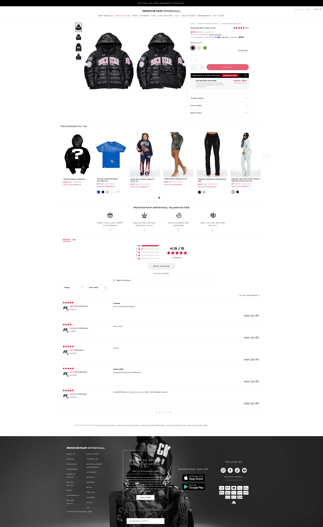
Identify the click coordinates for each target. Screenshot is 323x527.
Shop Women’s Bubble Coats (176, 425)
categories (72, 469)
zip (88, 507)
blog (89, 487)
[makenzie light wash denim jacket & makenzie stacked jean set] (246, 154)
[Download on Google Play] (193, 486)
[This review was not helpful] (256, 316)
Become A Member (215, 34)
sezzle (90, 502)
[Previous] (86, 64)
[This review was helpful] (252, 316)
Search (308, 9)
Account (299, 9)
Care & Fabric (196, 105)
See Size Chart (243, 50)
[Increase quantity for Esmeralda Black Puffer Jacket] (202, 67)
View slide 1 (159, 197)
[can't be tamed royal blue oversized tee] (111, 154)
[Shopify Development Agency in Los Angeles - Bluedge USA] (234, 502)
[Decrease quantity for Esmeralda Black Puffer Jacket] (193, 67)
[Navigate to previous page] (153, 412)
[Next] (184, 64)
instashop (92, 472)
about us (71, 454)
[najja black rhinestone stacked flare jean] (212, 154)
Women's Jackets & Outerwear (208, 23)
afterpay (91, 497)
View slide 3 (164, 197)
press (69, 490)
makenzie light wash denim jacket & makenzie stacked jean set (246, 180)
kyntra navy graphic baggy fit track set (142, 180)
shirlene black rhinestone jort (175, 179)
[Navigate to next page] (170, 412)
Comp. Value (207, 32)
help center (93, 454)
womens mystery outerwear (74, 179)
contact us (92, 459)
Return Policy (196, 113)
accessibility (73, 495)
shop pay (91, 492)
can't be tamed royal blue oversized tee (107, 180)
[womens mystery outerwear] (77, 154)
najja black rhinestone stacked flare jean (212, 180)
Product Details (197, 98)
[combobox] (74, 287)
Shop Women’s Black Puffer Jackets (153, 425)
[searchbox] (163, 280)
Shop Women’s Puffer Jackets (197, 425)
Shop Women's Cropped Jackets (128, 425)
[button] (106, 16)
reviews (70, 459)
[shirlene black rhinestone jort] (178, 154)
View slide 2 (161, 197)
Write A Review (161, 266)
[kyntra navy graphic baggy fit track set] (145, 154)
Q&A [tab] (74, 240)
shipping (91, 477)
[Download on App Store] (193, 477)
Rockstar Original (233, 477)
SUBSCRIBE (145, 497)
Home (193, 23)
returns (91, 482)
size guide (72, 464)
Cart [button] (318, 9)
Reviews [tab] (67, 240)
